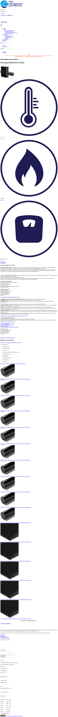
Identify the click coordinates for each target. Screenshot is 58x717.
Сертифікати (7, 35)
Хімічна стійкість (8, 37)
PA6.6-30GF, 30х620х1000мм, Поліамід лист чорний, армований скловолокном (15, 561)
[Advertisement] (13, 626)
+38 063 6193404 (3, 21)
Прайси (6, 38)
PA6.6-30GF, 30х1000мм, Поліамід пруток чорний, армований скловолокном (15, 410)
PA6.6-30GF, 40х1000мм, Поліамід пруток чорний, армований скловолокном (15, 427)
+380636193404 (3, 15)
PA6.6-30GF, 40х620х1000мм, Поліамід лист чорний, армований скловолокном (15, 580)
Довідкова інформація (9, 36)
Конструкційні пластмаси (10, 30)
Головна (4, 28)
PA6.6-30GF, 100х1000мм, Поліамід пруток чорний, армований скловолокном (15, 507)
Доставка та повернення (5, 623)
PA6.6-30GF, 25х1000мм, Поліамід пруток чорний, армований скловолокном (15, 395)
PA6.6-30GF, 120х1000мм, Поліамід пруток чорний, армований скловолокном (15, 522)
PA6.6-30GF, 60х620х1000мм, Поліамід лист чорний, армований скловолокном (15, 618)
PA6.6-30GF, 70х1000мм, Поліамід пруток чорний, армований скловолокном (15, 476)
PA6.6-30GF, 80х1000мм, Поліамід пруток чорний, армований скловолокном (15, 491)
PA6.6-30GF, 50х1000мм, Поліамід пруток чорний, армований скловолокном (15, 443)
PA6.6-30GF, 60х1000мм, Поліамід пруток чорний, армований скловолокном (15, 460)
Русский (4, 45)
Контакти (4, 40)
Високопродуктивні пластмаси (11, 32)
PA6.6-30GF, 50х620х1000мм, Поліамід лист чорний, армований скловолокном (15, 599)
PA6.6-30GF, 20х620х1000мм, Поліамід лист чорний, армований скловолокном (15, 541)
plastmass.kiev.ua (6, 713)
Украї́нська (5, 46)
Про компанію (5, 39)
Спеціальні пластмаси (9, 33)
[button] (29, 297)
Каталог (4, 29)
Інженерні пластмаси (9, 31)
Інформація (5, 34)
